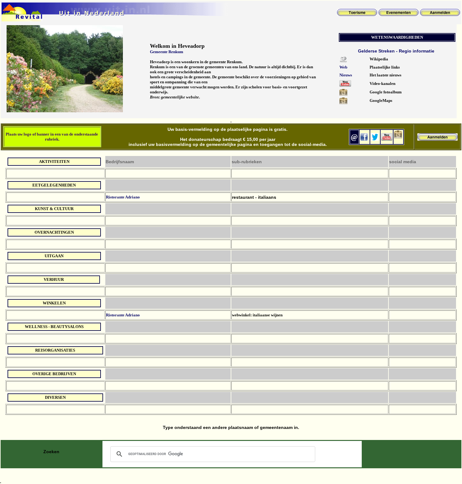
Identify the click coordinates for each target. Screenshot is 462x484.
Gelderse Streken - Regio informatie (396, 50)
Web (343, 67)
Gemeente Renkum (166, 51)
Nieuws (345, 75)
